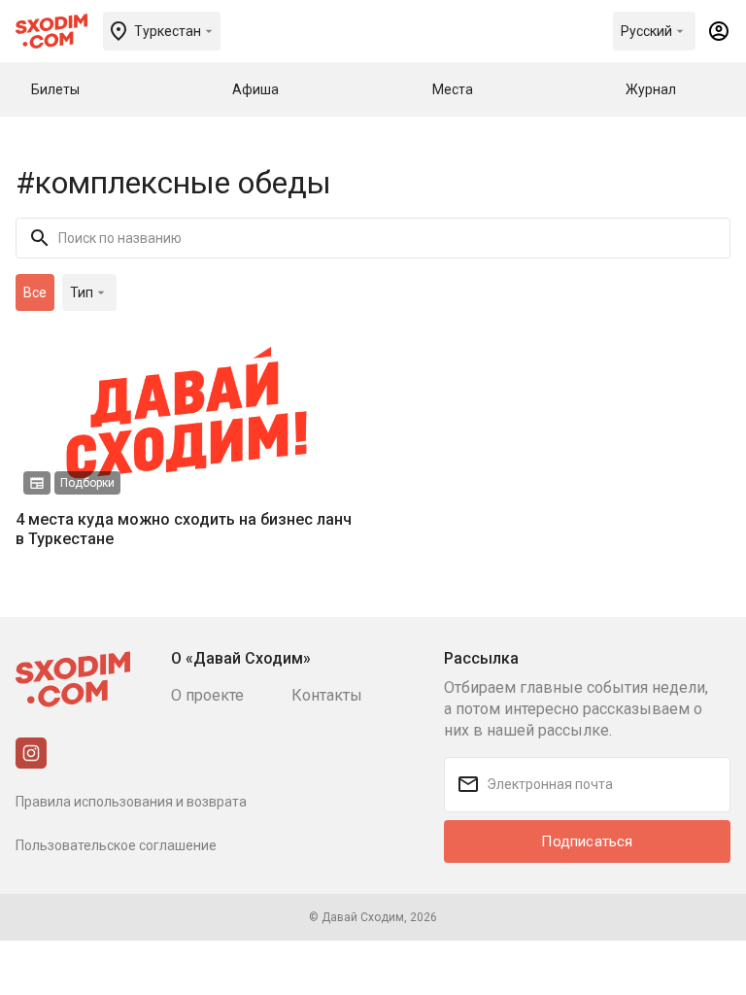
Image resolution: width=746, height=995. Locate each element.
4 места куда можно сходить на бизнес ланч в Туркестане (184, 529)
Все (35, 292)
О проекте (207, 695)
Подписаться (586, 841)
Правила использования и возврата (131, 801)
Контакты (326, 695)
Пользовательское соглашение (116, 845)
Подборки (87, 483)
